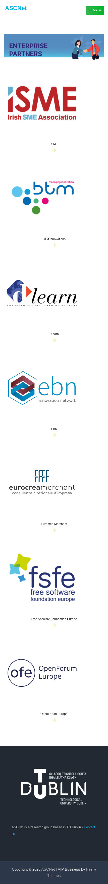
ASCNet (16, 8)
